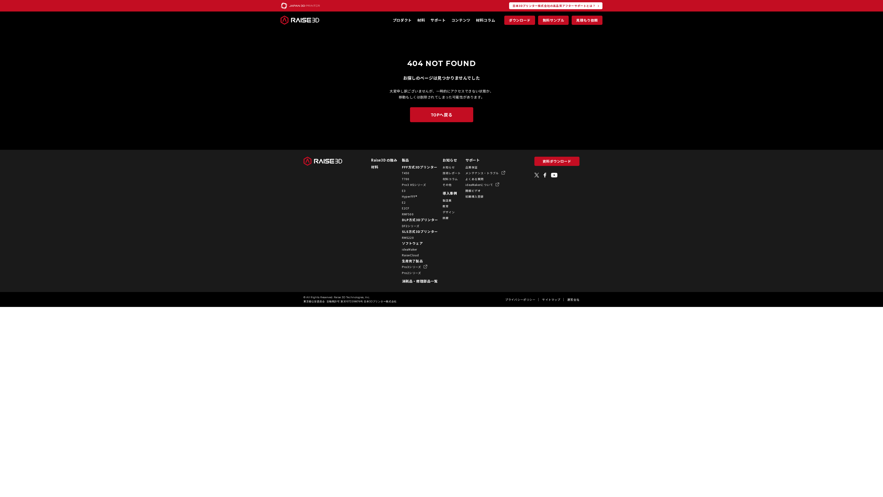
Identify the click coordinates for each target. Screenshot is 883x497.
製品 (405, 160)
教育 (446, 206)
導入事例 (450, 193)
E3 (404, 191)
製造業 (447, 200)
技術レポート (452, 173)
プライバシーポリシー (520, 299)
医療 (446, 218)
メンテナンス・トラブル (482, 173)
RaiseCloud (410, 255)
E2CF (406, 208)
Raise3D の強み (384, 160)
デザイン (449, 212)
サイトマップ (551, 299)
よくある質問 (474, 179)
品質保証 (471, 167)
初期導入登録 (474, 196)
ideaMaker (409, 249)
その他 (447, 185)
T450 (406, 173)
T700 (406, 179)
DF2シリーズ (410, 226)
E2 (404, 202)
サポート (438, 20)
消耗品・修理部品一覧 (420, 281)
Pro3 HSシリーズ (414, 185)
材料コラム (485, 20)
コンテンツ (460, 20)
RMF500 (408, 214)
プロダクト (402, 20)
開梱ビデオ (473, 191)
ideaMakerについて (479, 185)
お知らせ (450, 160)
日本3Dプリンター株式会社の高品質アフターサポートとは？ (554, 6)
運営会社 (573, 299)
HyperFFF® (409, 196)
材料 (421, 20)
